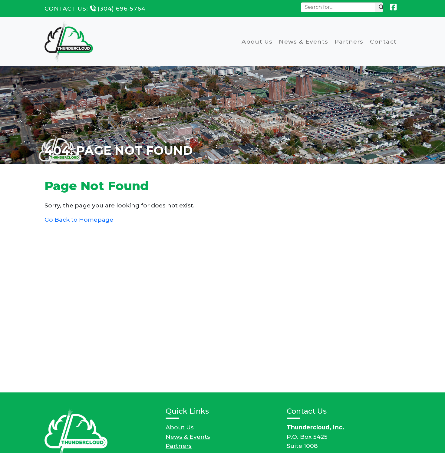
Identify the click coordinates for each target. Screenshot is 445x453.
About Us (257, 41)
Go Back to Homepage (78, 219)
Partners (349, 41)
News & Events (303, 41)
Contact (383, 41)
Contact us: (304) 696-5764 (94, 8)
